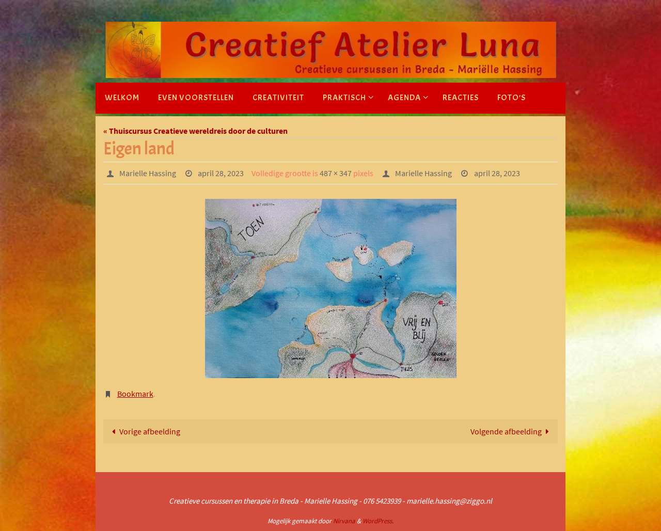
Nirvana (344, 521)
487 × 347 (336, 173)
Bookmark (135, 393)
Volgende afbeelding (506, 431)
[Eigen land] (330, 288)
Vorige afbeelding (149, 431)
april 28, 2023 (221, 173)
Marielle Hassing (147, 173)
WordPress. (378, 521)
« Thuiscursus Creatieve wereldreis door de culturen (195, 131)
